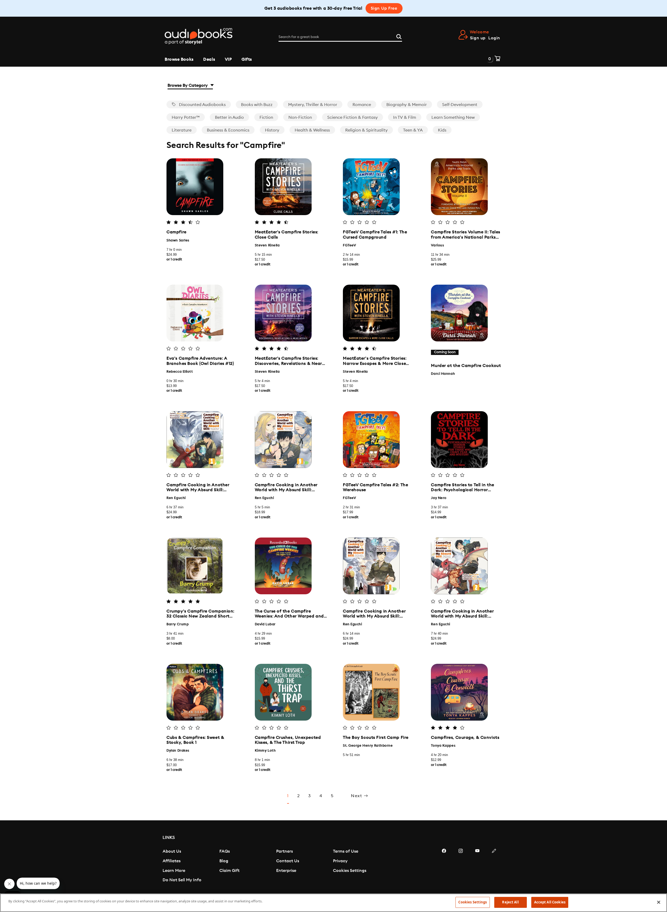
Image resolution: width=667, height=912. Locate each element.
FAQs (224, 851)
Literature (182, 130)
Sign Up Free (384, 8)
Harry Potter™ (186, 117)
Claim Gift (229, 871)
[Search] (399, 36)
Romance (362, 105)
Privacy (340, 861)
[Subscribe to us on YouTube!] (477, 866)
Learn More (174, 871)
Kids (442, 130)
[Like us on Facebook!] (444, 866)
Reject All (510, 902)
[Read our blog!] (494, 866)
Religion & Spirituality (366, 130)
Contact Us (287, 861)
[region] (333, 903)
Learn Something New (453, 117)
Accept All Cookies (549, 902)
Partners (284, 851)
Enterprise (286, 871)
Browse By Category (188, 85)
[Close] (658, 902)
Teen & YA (413, 130)
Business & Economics (228, 130)
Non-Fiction (300, 117)
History (272, 130)
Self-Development (459, 105)
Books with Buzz (257, 105)
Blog (223, 861)
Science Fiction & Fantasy (352, 117)
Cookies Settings (349, 871)
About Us (172, 851)
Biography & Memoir (406, 105)
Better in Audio (229, 117)
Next (357, 796)
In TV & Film (404, 117)
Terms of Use (345, 851)
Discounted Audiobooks (202, 105)
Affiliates (172, 861)
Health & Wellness (312, 130)
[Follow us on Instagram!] (460, 866)
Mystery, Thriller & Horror (312, 105)
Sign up (478, 38)
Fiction (266, 117)
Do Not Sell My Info (182, 880)
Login (494, 38)
